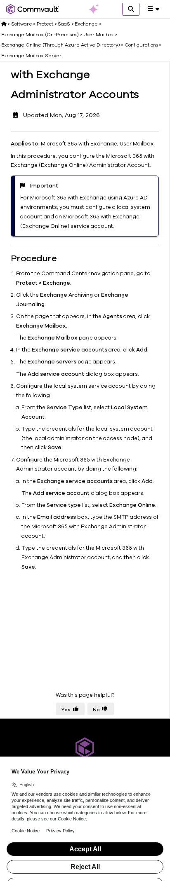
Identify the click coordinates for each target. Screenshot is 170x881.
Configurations (141, 45)
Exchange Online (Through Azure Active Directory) (60, 45)
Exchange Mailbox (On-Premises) (40, 34)
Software (21, 24)
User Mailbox (98, 34)
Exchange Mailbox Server (31, 55)
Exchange (86, 24)
